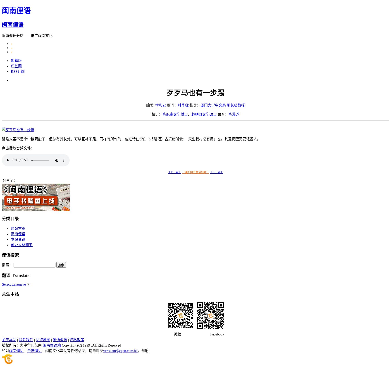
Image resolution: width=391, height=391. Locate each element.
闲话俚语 (60, 340)
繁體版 (16, 61)
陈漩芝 (234, 114)
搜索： (7, 265)
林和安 (160, 105)
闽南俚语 (16, 11)
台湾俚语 (34, 351)
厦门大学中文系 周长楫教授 (222, 105)
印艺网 (16, 66)
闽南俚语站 (52, 345)
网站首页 (18, 229)
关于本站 (9, 340)
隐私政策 (77, 340)
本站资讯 (18, 239)
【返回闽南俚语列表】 (195, 172)
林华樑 (183, 105)
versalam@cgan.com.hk (120, 351)
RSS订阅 (18, 71)
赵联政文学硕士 (204, 114)
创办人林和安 (22, 245)
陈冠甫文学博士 (175, 114)
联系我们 (26, 340)
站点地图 (43, 340)
